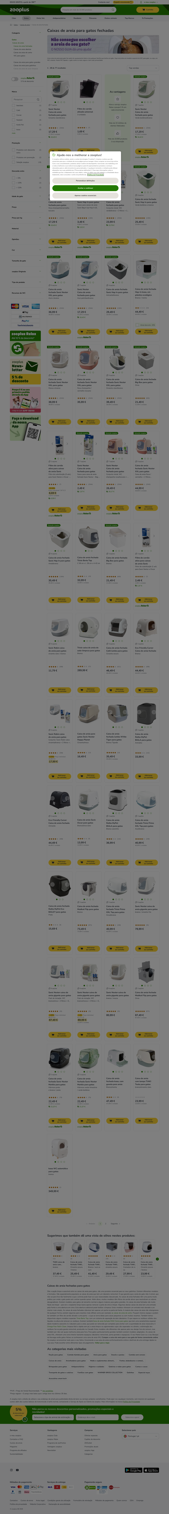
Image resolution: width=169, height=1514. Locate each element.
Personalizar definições (85, 181)
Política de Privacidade (96, 175)
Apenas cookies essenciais (85, 195)
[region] (85, 176)
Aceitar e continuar (85, 188)
